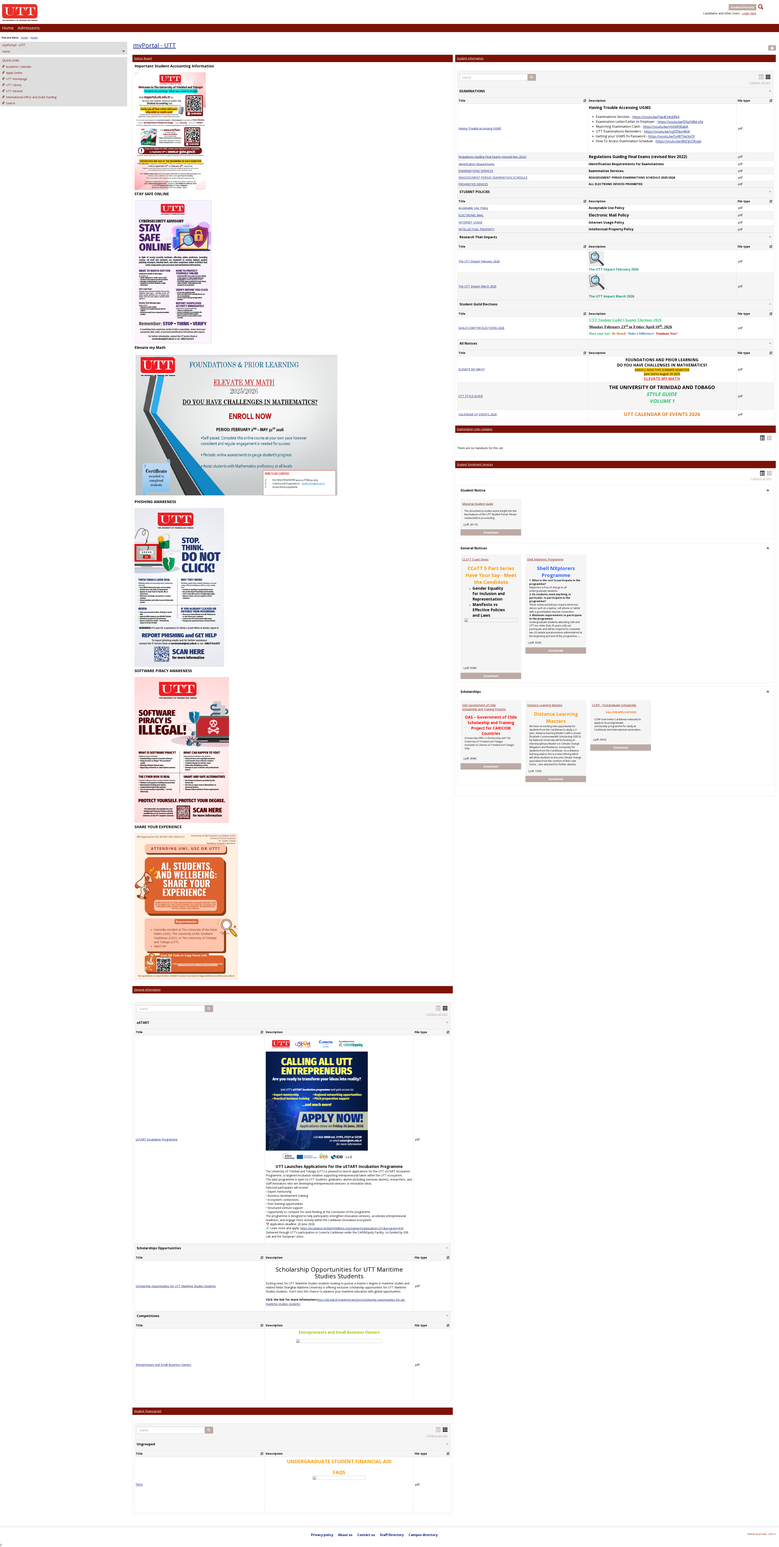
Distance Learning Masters (544, 705)
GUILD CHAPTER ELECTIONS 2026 (481, 328)
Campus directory (423, 1535)
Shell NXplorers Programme (545, 559)
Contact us (366, 1535)
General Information (147, 990)
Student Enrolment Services (475, 464)
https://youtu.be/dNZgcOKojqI (678, 141)
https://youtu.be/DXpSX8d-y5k (680, 122)
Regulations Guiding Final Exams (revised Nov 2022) (492, 157)
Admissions (29, 28)
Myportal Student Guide (477, 504)
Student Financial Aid (147, 1411)
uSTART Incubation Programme (157, 1139)
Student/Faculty (742, 7)
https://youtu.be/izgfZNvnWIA (667, 131)
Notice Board (143, 58)
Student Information (470, 58)
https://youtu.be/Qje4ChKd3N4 (655, 117)
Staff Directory (392, 1535)
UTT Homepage (16, 79)
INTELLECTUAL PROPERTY (476, 229)
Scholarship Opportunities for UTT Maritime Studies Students (176, 1286)
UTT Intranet (14, 91)
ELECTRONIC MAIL (471, 215)
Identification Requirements (476, 164)
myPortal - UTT (13, 45)
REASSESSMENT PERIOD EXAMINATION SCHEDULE (492, 178)
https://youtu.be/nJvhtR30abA (665, 126)
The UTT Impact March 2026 (477, 286)
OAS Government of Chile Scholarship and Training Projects (484, 707)
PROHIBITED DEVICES (473, 184)
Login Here (749, 13)
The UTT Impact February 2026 (479, 261)
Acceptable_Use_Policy (473, 208)
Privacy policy (322, 1535)
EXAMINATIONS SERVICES (475, 171)
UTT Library (14, 85)
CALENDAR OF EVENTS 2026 (477, 414)
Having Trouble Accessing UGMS (479, 128)
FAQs (139, 1485)
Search (10, 103)
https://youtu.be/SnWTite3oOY (671, 136)
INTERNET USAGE (470, 222)
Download (502, 532)
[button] (209, 1008)
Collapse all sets (437, 1014)
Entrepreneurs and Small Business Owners (163, 1365)
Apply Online (14, 73)
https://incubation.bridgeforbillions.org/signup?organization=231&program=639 (351, 1228)
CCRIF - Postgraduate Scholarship (614, 705)
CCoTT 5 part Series (475, 559)
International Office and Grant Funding (31, 97)
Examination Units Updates (474, 429)
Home (8, 28)
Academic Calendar (18, 67)
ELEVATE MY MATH (471, 369)
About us (345, 1535)
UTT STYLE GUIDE (470, 396)
